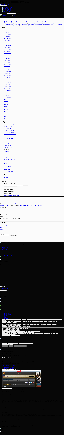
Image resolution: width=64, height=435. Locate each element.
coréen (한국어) (8, 11)
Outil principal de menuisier (9, 321)
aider (16, 205)
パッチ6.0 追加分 (7, 51)
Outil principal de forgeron (27, 321)
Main (3, 321)
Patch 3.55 (6, 101)
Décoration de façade (27, 333)
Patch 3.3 (5, 106)
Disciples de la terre (7, 314)
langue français (3, 5)
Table (57, 333)
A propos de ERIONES (8, 151)
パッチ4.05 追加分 (7, 97)
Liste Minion (6, 116)
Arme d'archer (24, 319)
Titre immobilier (5, 333)
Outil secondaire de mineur (17, 326)
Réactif (39, 331)
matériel (5, 316)
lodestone (39, 205)
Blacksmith (11, 24)
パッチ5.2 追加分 (7, 66)
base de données (6, 245)
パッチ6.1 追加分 (7, 43)
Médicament (4, 331)
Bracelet (15, 330)
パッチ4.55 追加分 (7, 79)
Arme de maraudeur (18, 319)
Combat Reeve (6, 342)
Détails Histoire (6, 177)
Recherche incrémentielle (6, 335)
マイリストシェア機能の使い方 (10, 130)
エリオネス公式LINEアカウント (10, 134)
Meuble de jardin (49, 333)
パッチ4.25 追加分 (7, 90)
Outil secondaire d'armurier (53, 321)
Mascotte (32, 332)
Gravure (25, 24)
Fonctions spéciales (22, 179)
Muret (36, 333)
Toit (8, 333)
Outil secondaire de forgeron (36, 321)
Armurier (18, 24)
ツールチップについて (8, 147)
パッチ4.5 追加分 (7, 77)
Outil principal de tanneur (8, 324)
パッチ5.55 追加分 (7, 56)
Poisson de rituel (4, 205)
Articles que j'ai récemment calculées (8, 336)
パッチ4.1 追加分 (7, 92)
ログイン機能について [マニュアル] (8, 365)
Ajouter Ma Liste (5, 224)
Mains (15, 329)
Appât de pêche (25, 328)
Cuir (34, 331)
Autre (5, 317)
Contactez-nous (20, 245)
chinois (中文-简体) (8, 10)
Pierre (24, 331)
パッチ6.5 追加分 (7, 32)
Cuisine (28, 347)
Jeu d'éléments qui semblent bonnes (6, 255)
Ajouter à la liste (3, 222)
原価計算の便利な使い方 (8, 126)
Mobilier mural (11, 334)
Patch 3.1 (5, 111)
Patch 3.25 (6, 109)
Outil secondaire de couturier (35, 324)
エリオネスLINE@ (7, 166)
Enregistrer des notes (13, 235)
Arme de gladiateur (5, 319)
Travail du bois (4, 347)
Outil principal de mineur (8, 326)
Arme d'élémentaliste (32, 319)
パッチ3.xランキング (8, 114)
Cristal (14, 332)
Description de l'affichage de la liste (35, 347)
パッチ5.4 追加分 (7, 58)
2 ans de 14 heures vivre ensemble (9, 159)
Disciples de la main (7, 313)
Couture (32, 24)
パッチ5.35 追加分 (7, 64)
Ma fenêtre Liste (10, 203)
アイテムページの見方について (10, 138)
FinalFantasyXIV (5, 247)
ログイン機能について (8, 145)
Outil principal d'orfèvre (6, 322)
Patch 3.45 (6, 104)
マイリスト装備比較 (4, 290)
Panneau (32, 333)
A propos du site (14, 245)
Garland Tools (4, 249)
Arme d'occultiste (49, 319)
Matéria (11, 332)
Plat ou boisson (9, 331)
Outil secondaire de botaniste (9, 328)
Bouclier (4, 329)
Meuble (54, 333)
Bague (19, 330)
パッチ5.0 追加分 (7, 73)
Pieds (18, 329)
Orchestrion (6, 118)
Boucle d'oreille (11, 330)
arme (5, 312)
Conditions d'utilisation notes (9, 153)
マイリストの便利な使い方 (9, 124)
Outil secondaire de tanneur (17, 324)
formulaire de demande (8, 163)
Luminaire (44, 333)
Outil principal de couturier (26, 324)
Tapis (14, 334)
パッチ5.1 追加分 (7, 69)
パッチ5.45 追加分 (7, 60)
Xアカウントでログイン (7, 357)
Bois (29, 331)
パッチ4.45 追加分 (7, 82)
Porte (16, 333)
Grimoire (4, 320)
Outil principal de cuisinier (6, 325)
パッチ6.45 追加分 (7, 38)
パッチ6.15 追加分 (7, 45)
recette (10, 245)
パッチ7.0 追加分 (7, 29)
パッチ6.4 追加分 (7, 36)
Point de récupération (3, 13)
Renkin (21, 347)
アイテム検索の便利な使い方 (9, 132)
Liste (1, 227)
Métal (27, 331)
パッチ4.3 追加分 (7, 84)
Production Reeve (7, 341)
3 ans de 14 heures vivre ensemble (9, 157)
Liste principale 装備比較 (6, 292)
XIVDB (3, 248)
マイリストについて (8, 140)
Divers (21, 332)
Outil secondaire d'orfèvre (14, 322)
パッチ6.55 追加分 (7, 34)
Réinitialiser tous (32, 336)
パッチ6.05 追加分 (7, 53)
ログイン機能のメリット (8, 128)
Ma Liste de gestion (5, 225)
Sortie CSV (27, 336)
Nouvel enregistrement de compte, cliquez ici (11, 195)
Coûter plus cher (22, 336)
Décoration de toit (20, 333)
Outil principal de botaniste (18, 328)
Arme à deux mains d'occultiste (57, 319)
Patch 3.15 (6, 113)
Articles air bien (18, 203)
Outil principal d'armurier (44, 321)
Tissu (31, 331)
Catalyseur (18, 332)
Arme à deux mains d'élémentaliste (41, 319)
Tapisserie (39, 333)
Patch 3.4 (5, 102)
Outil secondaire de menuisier (18, 321)
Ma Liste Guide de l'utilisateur (14, 179)
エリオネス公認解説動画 (8, 171)
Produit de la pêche (27, 205)
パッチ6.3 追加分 (7, 40)
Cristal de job (25, 332)
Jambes (12, 329)
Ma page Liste (6, 179)
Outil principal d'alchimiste (44, 324)
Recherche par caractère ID (8, 368)
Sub (3, 324)
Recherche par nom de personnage (9, 367)
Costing (14, 203)
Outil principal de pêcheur (25, 326)
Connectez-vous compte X (9, 191)
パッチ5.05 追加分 (7, 75)
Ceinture (4, 330)
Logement (6, 318)
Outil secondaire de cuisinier (15, 325)
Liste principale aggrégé (6, 288)
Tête (6, 329)
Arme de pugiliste (11, 319)
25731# (34, 205)
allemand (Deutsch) (9, 9)
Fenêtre (13, 333)
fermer (2, 14)
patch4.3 (20, 205)
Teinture (4, 332)
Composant (7, 332)
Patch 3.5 (5, 99)
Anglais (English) (8, 8)
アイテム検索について (8, 143)
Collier (7, 330)
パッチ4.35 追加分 (7, 86)
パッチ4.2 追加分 (7, 88)
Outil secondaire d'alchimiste (52, 324)
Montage (5, 315)
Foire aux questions (7, 169)
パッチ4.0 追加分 (7, 95)
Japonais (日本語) (9, 7)
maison (1, 245)
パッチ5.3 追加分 (7, 62)
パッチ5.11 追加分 (7, 71)
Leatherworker (50, 24)
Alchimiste (40, 24)
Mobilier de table (5, 334)
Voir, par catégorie (17, 336)
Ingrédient (14, 331)
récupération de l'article (8, 311)
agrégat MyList (3, 286)
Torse (9, 329)
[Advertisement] (32, 199)
